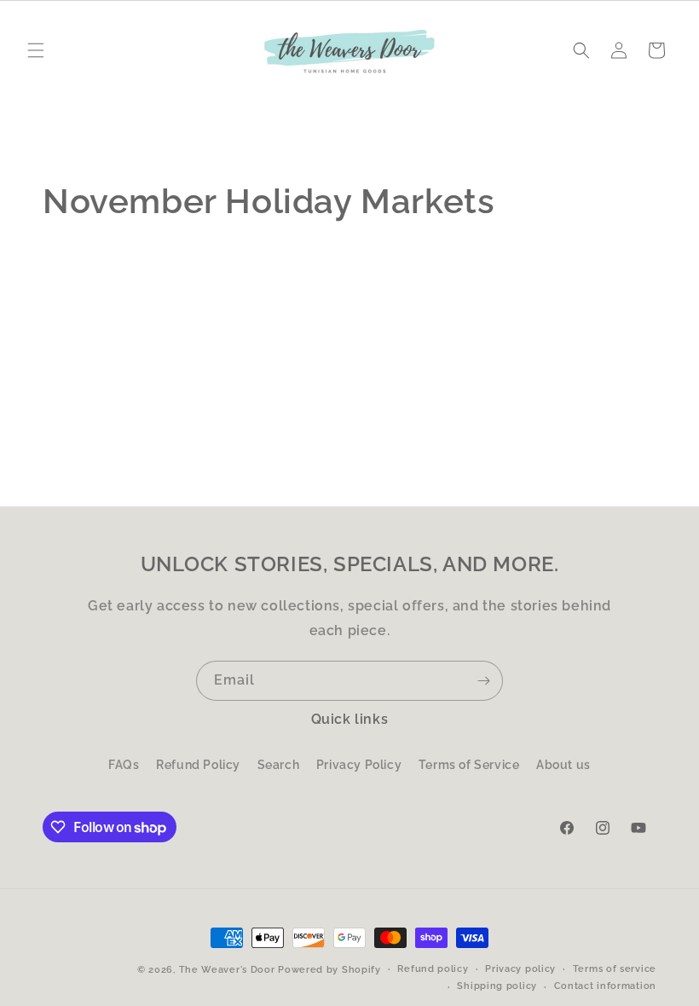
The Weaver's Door (227, 969)
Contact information (605, 986)
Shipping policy (497, 986)
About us (563, 765)
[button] (36, 50)
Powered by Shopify (329, 969)
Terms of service (614, 968)
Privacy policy (520, 968)
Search (278, 765)
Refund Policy (198, 765)
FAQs (123, 765)
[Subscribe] (483, 681)
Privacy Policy (358, 765)
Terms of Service (469, 765)
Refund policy (432, 968)
